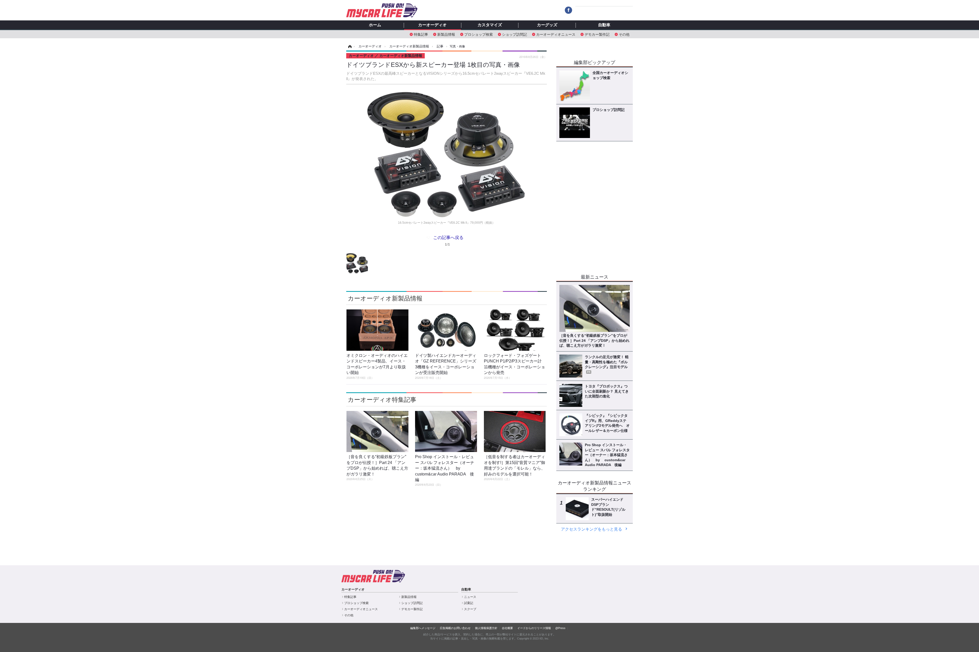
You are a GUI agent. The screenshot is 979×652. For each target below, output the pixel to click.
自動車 (604, 25)
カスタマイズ (490, 25)
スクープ (470, 609)
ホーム (375, 25)
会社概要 (507, 628)
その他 (624, 34)
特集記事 (421, 34)
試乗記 (468, 603)
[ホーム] (349, 46)
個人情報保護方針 (486, 628)
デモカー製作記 (597, 34)
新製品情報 (446, 34)
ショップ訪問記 (514, 34)
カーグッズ (547, 25)
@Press (560, 628)
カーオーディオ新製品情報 (385, 298)
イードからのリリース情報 (534, 628)
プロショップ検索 (478, 34)
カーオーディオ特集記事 (382, 399)
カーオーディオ (432, 25)
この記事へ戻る (448, 240)
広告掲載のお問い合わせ (455, 628)
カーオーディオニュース (555, 34)
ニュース (470, 597)
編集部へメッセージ (422, 628)
